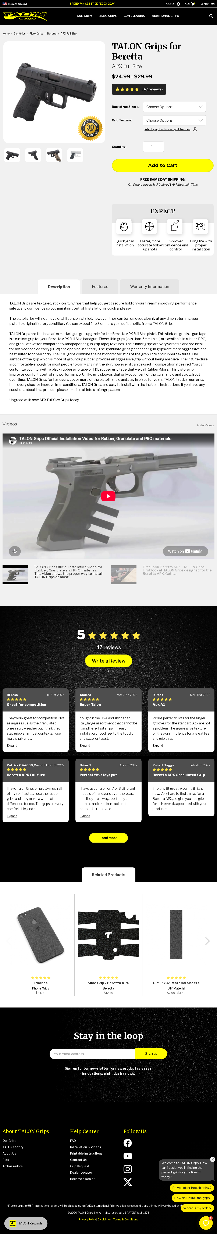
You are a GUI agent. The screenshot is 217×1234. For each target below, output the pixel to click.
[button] (206, 1223)
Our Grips (9, 1140)
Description (59, 287)
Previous (8, 941)
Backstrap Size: (124, 106)
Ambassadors (13, 1166)
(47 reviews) (152, 89)
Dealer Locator (81, 1172)
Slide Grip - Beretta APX (108, 983)
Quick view (40, 935)
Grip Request (79, 1166)
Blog (6, 1160)
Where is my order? (197, 1208)
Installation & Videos (85, 1147)
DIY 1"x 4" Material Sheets (176, 983)
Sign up (151, 1054)
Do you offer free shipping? (191, 1188)
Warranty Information (149, 286)
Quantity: (119, 147)
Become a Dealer (82, 1179)
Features (100, 286)
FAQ (73, 1140)
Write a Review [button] (108, 661)
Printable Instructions (86, 1153)
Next (207, 941)
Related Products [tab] (108, 875)
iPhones (41, 983)
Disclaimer (104, 1219)
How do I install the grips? (192, 1198)
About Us (9, 1153)
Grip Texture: (122, 120)
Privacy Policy (87, 1219)
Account (171, 3)
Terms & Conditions (125, 1219)
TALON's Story (13, 1147)
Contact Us (78, 1160)
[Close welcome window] (212, 1159)
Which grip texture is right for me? (167, 129)
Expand (12, 745)
